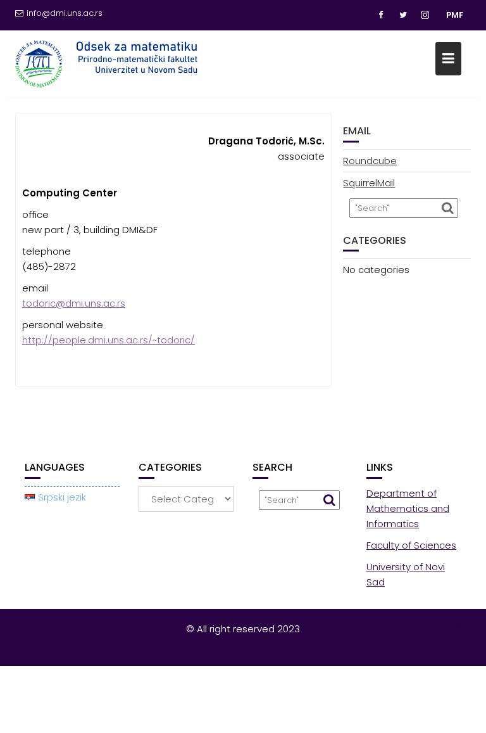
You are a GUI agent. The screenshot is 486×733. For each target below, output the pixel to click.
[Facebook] (380, 15)
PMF (454, 15)
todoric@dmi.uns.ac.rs (73, 303)
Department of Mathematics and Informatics (407, 508)
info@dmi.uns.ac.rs (65, 13)
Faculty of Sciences (411, 545)
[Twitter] (403, 15)
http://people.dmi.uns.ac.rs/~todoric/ (108, 340)
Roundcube (370, 160)
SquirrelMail (369, 182)
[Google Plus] (426, 15)
